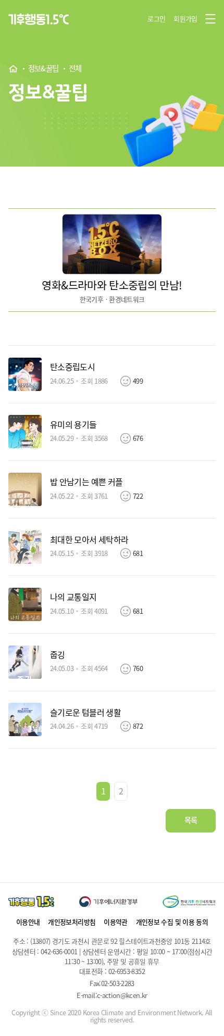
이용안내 (28, 922)
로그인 (156, 18)
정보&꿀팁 (43, 69)
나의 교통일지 (73, 597)
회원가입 (185, 18)
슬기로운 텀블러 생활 (85, 712)
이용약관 (115, 922)
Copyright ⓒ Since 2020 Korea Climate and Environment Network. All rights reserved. (111, 1016)
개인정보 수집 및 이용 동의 (172, 922)
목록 (190, 820)
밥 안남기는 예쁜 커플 (86, 482)
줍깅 (57, 655)
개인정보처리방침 (71, 922)
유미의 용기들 (73, 424)
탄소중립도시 (72, 367)
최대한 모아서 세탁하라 (89, 540)
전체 (75, 69)
